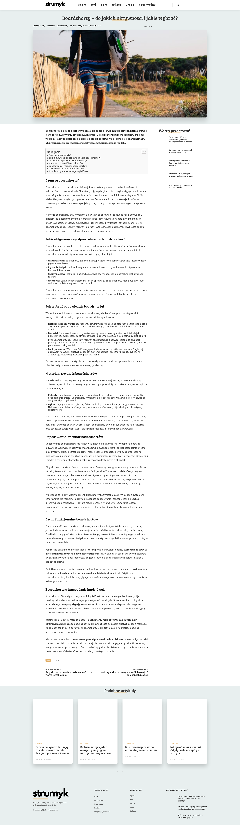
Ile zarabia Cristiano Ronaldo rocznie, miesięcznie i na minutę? (191, 798)
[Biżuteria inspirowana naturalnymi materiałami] (142, 719)
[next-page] (122, 771)
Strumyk (36, 26)
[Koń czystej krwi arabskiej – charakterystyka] (170, 816)
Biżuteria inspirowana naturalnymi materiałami (141, 748)
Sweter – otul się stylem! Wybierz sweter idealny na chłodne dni (192, 807)
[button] (177, 4)
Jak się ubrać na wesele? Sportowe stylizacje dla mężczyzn (179, 162)
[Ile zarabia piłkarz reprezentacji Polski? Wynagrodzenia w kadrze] (160, 139)
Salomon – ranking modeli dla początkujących (181, 151)
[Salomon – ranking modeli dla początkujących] (160, 151)
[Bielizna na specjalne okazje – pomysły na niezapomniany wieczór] (98, 719)
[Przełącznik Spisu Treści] (142, 152)
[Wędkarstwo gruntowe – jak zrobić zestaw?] (160, 186)
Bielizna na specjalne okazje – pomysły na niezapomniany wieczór (95, 750)
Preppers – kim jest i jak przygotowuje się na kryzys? (181, 174)
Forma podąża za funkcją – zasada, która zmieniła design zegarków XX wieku (53, 750)
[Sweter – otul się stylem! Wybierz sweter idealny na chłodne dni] (170, 808)
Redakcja (39, 759)
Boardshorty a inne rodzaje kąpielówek (68, 171)
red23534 (173, 759)
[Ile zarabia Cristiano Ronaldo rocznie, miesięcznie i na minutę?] (170, 798)
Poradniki (51, 26)
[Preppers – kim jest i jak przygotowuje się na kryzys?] (160, 175)
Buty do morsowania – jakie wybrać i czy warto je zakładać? (69, 673)
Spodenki (55, 660)
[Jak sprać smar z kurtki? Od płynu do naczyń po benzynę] (187, 719)
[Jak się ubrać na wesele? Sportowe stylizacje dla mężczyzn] (160, 163)
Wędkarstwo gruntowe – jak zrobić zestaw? (181, 186)
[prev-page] (117, 771)
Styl (44, 26)
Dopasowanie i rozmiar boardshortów (67, 166)
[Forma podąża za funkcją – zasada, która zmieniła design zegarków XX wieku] (53, 719)
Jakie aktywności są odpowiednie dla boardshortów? (74, 158)
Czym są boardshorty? (59, 155)
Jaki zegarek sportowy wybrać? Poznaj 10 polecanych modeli (124, 673)
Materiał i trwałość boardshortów (65, 163)
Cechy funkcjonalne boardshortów (66, 168)
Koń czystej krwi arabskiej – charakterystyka (190, 816)
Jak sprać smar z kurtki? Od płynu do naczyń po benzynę (185, 750)
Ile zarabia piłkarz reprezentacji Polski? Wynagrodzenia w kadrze (180, 139)
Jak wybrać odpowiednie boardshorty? (67, 160)
